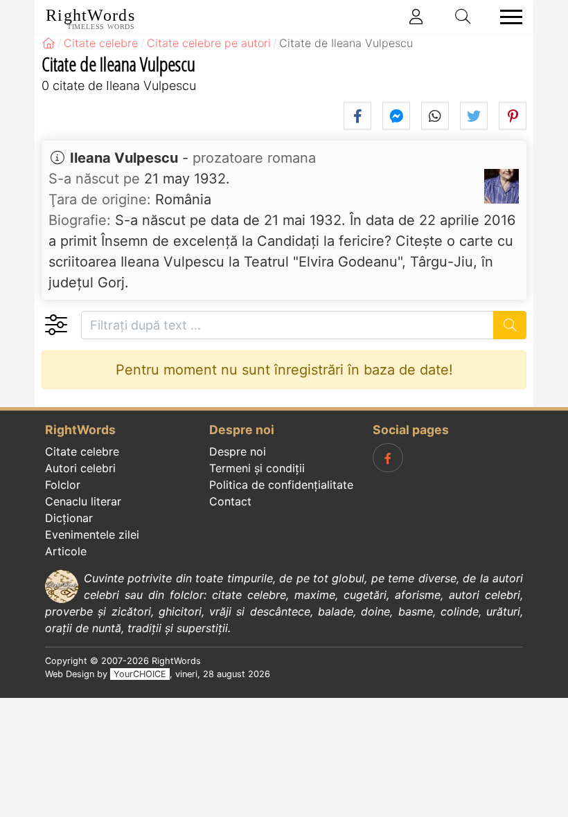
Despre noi (237, 451)
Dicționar (69, 518)
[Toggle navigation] (507, 17)
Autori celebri (80, 468)
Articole (66, 551)
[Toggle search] (463, 16)
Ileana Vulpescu (124, 158)
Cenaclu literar (83, 501)
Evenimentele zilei (92, 534)
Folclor (62, 485)
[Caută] (510, 325)
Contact (230, 501)
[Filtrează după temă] (56, 325)
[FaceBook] (388, 457)
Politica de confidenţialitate (281, 485)
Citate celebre (82, 451)
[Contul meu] (416, 16)
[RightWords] (48, 43)
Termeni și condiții (257, 468)
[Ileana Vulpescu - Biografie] (501, 186)
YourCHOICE (140, 674)
